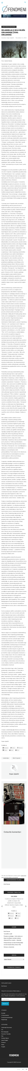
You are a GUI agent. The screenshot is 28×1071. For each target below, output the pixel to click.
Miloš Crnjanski (16, 758)
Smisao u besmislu (9, 947)
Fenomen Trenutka (6, 1034)
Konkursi (3, 1042)
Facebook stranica (14, 967)
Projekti (3, 1046)
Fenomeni (14, 1055)
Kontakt (3, 1013)
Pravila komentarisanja (6, 1017)
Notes (2, 1044)
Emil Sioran (7, 884)
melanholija (6, 758)
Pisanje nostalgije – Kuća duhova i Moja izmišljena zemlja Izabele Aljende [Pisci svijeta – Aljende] (13, 938)
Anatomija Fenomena (8, 26)
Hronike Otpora (5, 1038)
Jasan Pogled (4, 1040)
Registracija (4, 1019)
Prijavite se (5, 1003)
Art (2, 1029)
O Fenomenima (5, 1015)
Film (2, 1036)
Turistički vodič (8, 934)
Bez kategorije (4, 1031)
